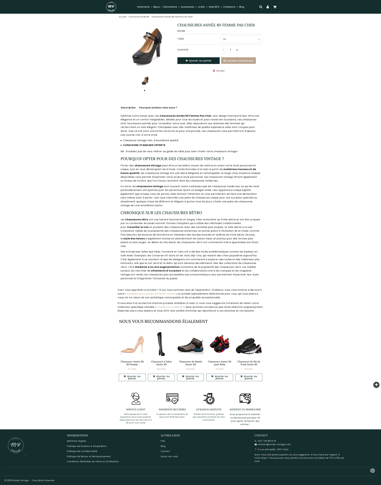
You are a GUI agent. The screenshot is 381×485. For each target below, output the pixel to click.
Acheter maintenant (240, 60)
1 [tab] (144, 90)
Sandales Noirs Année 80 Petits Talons (151, 293)
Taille (180, 38)
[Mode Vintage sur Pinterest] (373, 471)
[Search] (260, 7)
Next (259, 353)
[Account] (267, 7)
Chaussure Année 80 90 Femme (132, 363)
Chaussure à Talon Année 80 (161, 363)
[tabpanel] (144, 80)
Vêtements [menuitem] (143, 6)
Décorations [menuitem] (170, 6)
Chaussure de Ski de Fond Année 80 (248, 363)
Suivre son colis (169, 456)
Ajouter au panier (133, 377)
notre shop (260, 457)
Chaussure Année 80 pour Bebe (219, 363)
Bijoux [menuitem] (157, 6)
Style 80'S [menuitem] (214, 6)
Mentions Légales (76, 440)
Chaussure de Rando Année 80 (190, 363)
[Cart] (274, 7)
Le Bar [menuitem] (201, 6)
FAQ (163, 440)
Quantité (182, 49)
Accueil (122, 16)
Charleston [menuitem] (229, 6)
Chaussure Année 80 (139, 16)
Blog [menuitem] (241, 6)
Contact (165, 451)
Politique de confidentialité (82, 451)
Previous (121, 353)
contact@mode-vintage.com (274, 444)
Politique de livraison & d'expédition (87, 446)
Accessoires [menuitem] (187, 6)
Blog (163, 446)
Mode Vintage (21, 480)
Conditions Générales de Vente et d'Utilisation (93, 461)
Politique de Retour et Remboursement (89, 456)
